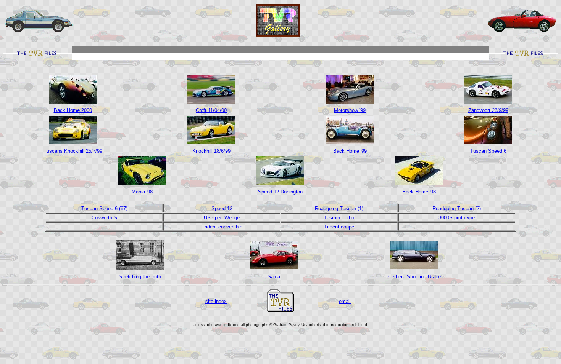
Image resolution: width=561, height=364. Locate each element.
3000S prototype (456, 217)
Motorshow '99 (350, 110)
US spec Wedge (222, 217)
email (345, 301)
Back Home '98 (419, 192)
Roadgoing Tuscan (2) (456, 208)
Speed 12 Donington (280, 192)
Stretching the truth (140, 276)
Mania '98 (142, 192)
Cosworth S (104, 217)
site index (216, 301)
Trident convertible (222, 227)
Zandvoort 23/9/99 (488, 110)
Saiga (274, 276)
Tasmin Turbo (339, 217)
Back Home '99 (350, 151)
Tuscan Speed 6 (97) (104, 208)
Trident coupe (339, 227)
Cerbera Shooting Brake (414, 276)
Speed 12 (221, 208)
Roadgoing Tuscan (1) (339, 208)
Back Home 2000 (73, 110)
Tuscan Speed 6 (488, 151)
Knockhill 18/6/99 (211, 151)
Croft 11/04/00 (211, 110)
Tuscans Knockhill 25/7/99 (73, 151)
